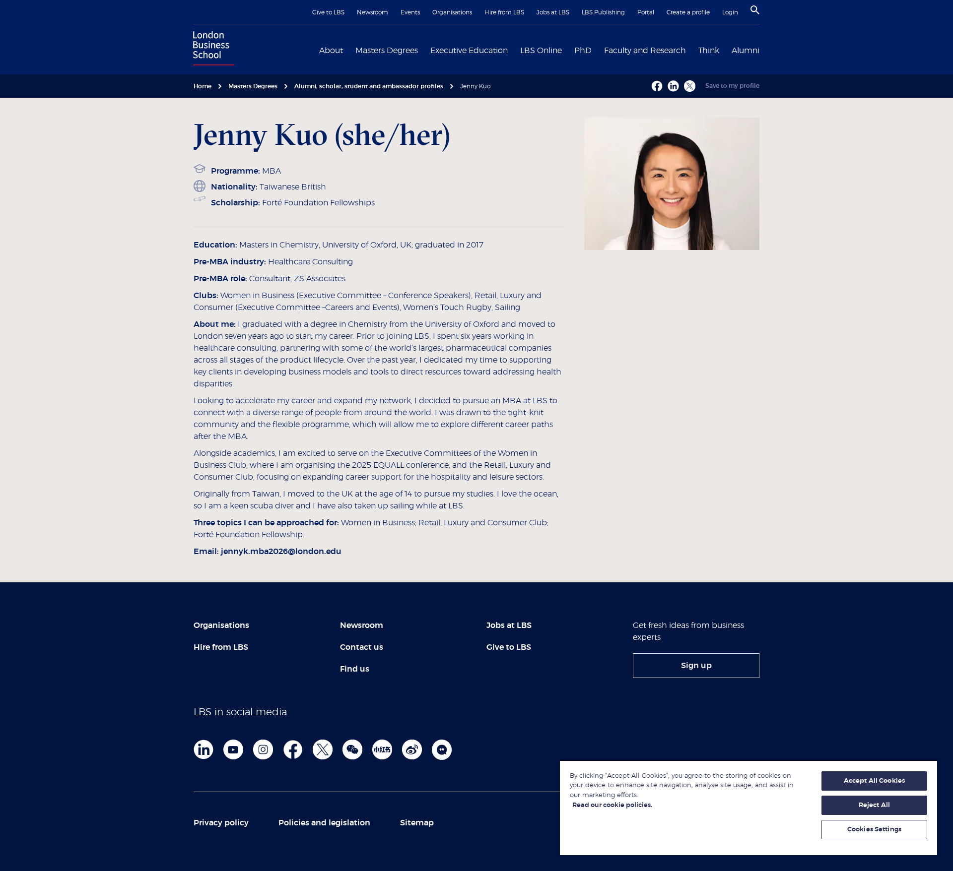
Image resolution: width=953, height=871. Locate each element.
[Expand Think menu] (725, 49)
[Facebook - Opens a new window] (657, 86)
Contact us (361, 647)
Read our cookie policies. (612, 805)
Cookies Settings (874, 829)
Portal (645, 12)
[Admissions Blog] (442, 749)
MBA (271, 171)
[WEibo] (412, 749)
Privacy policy (221, 823)
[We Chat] (352, 749)
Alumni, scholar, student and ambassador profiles (368, 86)
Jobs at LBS (553, 12)
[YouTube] (233, 749)
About (331, 51)
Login (730, 12)
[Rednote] (382, 749)
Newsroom (372, 12)
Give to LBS (328, 12)
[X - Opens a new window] (689, 86)
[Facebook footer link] (293, 749)
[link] (696, 665)
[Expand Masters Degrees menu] (423, 49)
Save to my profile (732, 86)
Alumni (745, 51)
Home (202, 86)
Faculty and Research (645, 51)
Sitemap (417, 823)
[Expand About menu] (348, 49)
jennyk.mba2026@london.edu (281, 552)
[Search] (754, 9)
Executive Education (469, 51)
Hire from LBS (504, 12)
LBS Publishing (603, 12)
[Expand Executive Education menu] (513, 49)
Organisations (452, 12)
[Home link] (211, 49)
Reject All (874, 805)
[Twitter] (323, 749)
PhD (583, 51)
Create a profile (688, 12)
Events (410, 12)
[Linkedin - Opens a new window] (673, 86)
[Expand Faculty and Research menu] (691, 49)
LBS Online (541, 51)
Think (708, 51)
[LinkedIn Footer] (203, 749)
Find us (354, 669)
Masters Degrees (386, 51)
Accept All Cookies (874, 781)
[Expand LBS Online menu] (567, 49)
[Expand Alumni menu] (765, 49)
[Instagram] (263, 749)
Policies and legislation (324, 823)
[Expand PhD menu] (597, 49)
